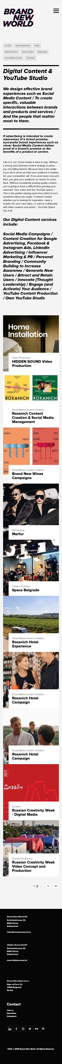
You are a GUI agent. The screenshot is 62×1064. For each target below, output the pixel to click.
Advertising (42, 52)
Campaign (30, 58)
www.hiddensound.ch (17, 960)
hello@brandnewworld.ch (19, 932)
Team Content (27, 52)
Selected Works (11, 52)
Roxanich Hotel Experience (25, 644)
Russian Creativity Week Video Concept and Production (33, 866)
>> (54, 886)
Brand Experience (23, 45)
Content (8, 45)
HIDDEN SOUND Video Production (32, 364)
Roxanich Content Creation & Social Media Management (33, 418)
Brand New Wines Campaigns (27, 476)
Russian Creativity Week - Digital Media (33, 812)
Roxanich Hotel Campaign (25, 700)
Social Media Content (13, 58)
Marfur (18, 534)
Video (37, 45)
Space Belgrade (25, 590)
